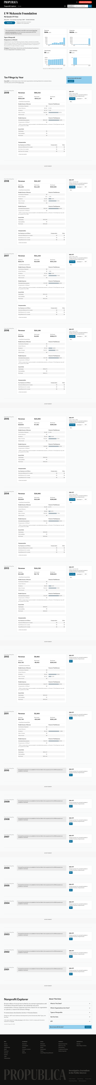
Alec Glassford (17, 1012)
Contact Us (70, 81)
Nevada (19, 6)
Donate (78, 1044)
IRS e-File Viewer (18, 1020)
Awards (6, 1053)
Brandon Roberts (32, 1012)
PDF (86, 98)
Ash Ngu (24, 1012)
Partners (6, 1051)
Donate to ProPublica (85, 2)
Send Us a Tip (61, 1045)
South (41, 1047)
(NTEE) (23, 49)
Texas (41, 1051)
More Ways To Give (81, 1045)
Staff (5, 1049)
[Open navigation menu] (77, 2)
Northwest (43, 1045)
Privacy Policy (88, 1078)
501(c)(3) (15, 40)
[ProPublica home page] (35, 1074)
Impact (6, 1045)
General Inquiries (62, 1044)
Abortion (24, 1044)
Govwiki (12, 1021)
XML (71, 101)
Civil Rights (25, 1045)
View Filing (72, 98)
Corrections (61, 1047)
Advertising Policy (73, 1080)
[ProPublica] (11, 2)
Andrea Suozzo (9, 1012)
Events (6, 1054)
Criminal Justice (26, 1049)
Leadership (7, 1047)
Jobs (5, 1056)
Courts (24, 1047)
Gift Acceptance (82, 1080)
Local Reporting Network (46, 1053)
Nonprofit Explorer (10, 6)
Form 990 (6, 81)
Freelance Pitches (63, 1049)
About (5, 1044)
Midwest (42, 1044)
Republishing (80, 1078)
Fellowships (7, 1058)
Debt (23, 1051)
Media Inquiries (62, 1051)
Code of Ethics (72, 1078)
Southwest (43, 1049)
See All (24, 1053)
